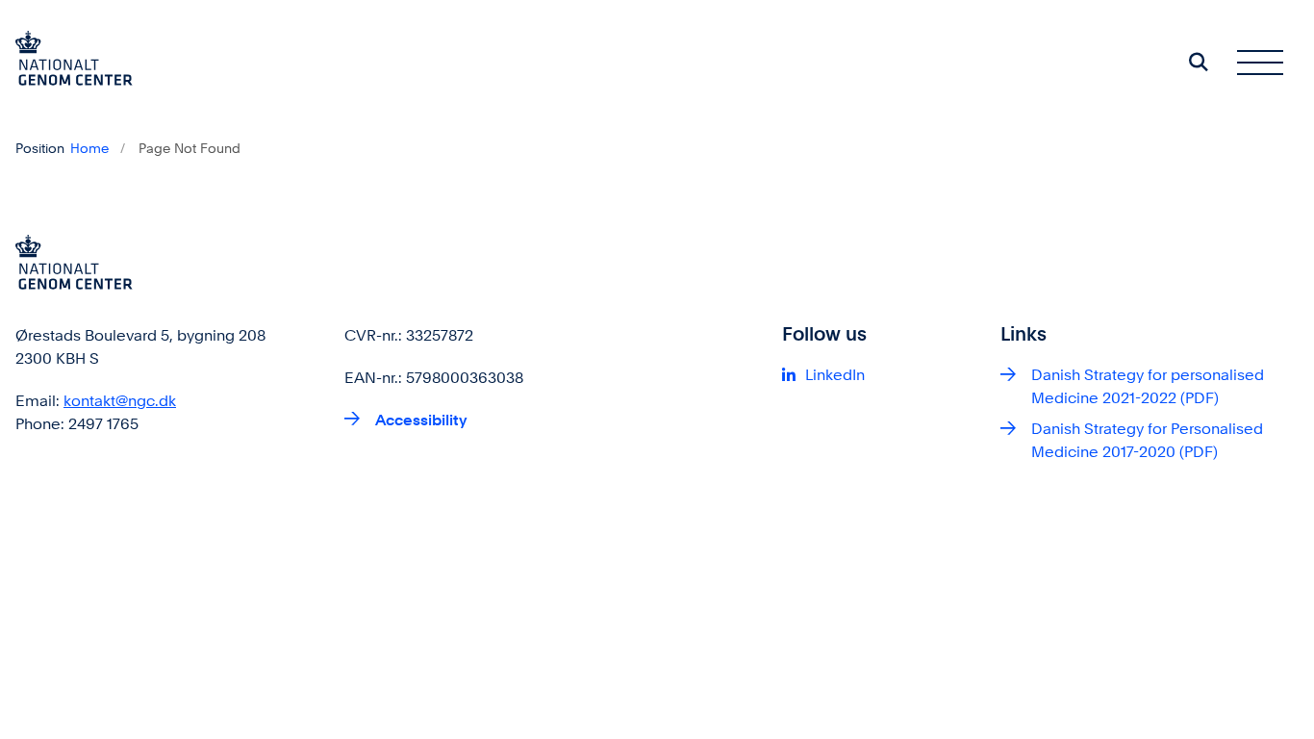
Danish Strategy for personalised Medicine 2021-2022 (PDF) (1147, 386)
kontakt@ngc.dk (119, 401)
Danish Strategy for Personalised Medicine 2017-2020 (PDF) (1147, 440)
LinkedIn (835, 375)
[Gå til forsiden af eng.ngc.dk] (66, 61)
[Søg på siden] (1198, 61)
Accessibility (421, 420)
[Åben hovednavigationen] (1260, 61)
